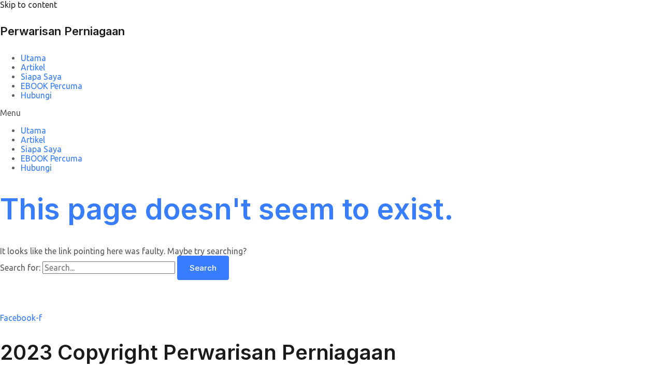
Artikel (33, 67)
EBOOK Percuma (51, 86)
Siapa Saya (41, 76)
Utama (33, 58)
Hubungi (36, 95)
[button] (331, 112)
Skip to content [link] (28, 4)
